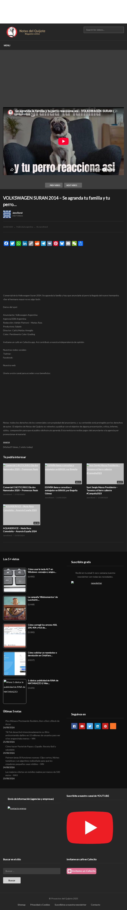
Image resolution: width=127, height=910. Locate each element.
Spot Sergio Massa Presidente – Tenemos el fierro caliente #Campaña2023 (102, 490)
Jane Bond (17, 212)
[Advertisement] (63, 12)
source (6, 442)
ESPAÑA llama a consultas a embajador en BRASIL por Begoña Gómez (61, 490)
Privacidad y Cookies (40, 904)
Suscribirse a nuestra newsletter (70, 904)
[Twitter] (90, 726)
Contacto (95, 904)
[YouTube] (82, 726)
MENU (7, 45)
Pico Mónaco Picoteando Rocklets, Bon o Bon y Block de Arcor (32, 722)
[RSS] (113, 726)
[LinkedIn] (97, 726)
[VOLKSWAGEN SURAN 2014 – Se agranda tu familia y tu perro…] (21, 473)
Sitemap (22, 904)
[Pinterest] (105, 726)
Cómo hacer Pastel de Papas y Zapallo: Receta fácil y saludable (30, 748)
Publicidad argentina (24, 227)
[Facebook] (74, 726)
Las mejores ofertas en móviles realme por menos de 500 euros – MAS (32, 773)
